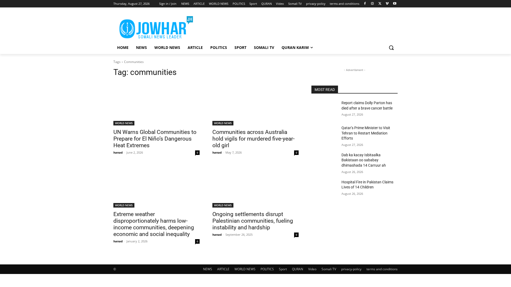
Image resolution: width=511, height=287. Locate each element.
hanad (118, 152)
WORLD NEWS (124, 123)
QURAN (297, 269)
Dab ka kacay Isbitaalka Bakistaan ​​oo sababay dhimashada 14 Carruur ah (363, 160)
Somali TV (329, 269)
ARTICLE (223, 269)
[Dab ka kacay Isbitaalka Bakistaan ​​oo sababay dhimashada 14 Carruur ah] (324, 162)
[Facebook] (365, 4)
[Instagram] (372, 4)
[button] (391, 47)
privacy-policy (351, 269)
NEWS (207, 269)
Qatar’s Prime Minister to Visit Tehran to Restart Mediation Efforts (365, 133)
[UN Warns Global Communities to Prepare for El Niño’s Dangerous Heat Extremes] (156, 103)
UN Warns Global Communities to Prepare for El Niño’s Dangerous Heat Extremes (154, 139)
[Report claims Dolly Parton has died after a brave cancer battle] (324, 109)
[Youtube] (395, 4)
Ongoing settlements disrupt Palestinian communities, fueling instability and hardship (252, 221)
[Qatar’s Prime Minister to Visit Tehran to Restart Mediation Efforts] (324, 134)
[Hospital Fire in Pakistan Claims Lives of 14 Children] (324, 189)
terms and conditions (382, 269)
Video (312, 269)
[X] (380, 4)
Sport (283, 269)
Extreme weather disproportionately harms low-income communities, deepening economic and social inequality (153, 224)
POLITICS (267, 269)
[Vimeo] (387, 4)
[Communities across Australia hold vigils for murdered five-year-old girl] (255, 103)
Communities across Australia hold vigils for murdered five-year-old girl (253, 139)
